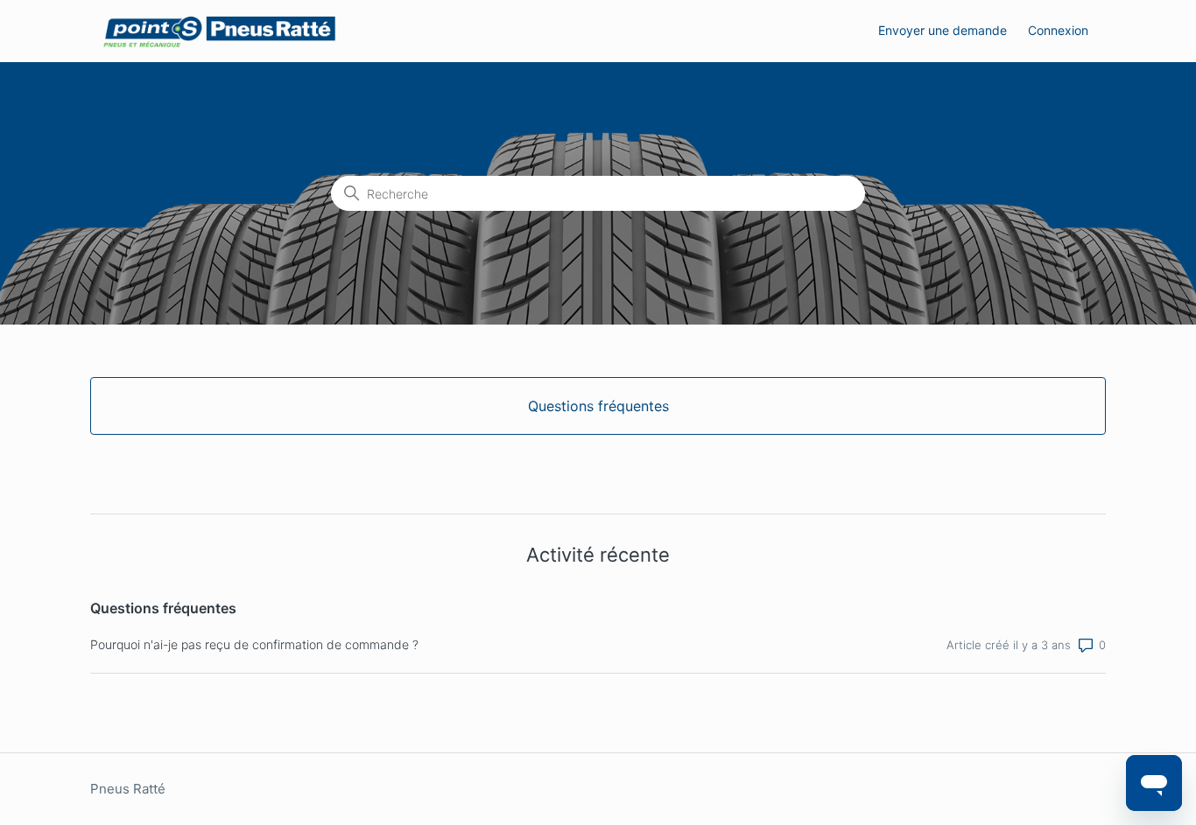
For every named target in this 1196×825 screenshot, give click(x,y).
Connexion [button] (1058, 30)
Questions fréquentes (163, 608)
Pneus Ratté (127, 788)
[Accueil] (219, 31)
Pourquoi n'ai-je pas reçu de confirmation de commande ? (254, 644)
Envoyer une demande (942, 30)
